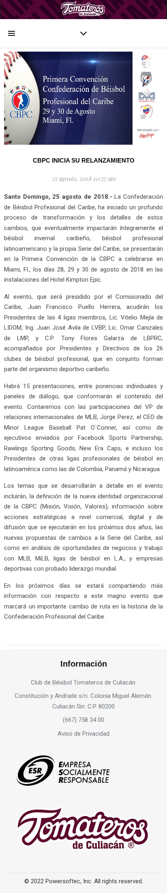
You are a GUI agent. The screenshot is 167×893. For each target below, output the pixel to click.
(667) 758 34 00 (83, 720)
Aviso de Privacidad (83, 733)
